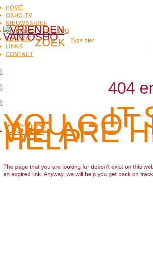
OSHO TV (19, 15)
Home (14, 8)
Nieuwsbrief (26, 23)
